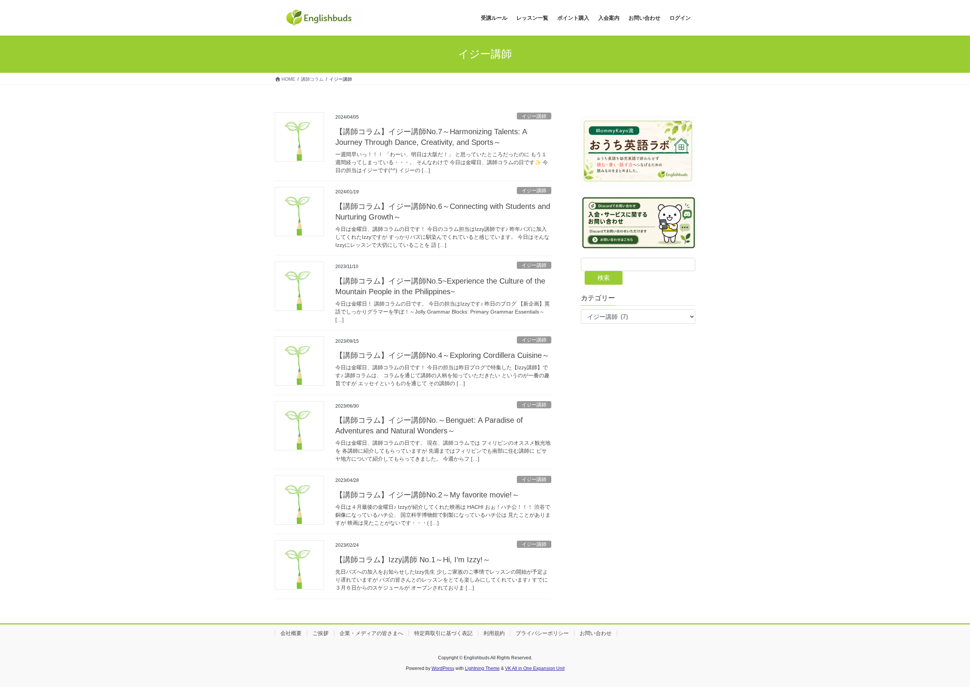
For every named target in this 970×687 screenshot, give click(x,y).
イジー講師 (534, 116)
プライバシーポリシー (542, 633)
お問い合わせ (596, 633)
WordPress (443, 668)
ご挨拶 (321, 633)
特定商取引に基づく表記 (443, 633)
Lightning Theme (482, 668)
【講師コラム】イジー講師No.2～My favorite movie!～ (427, 495)
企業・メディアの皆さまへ (371, 633)
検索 (604, 277)
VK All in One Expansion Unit (535, 668)
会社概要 (291, 633)
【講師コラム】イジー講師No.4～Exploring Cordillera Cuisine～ (442, 355)
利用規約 (494, 633)
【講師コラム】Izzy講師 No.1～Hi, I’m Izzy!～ (412, 559)
